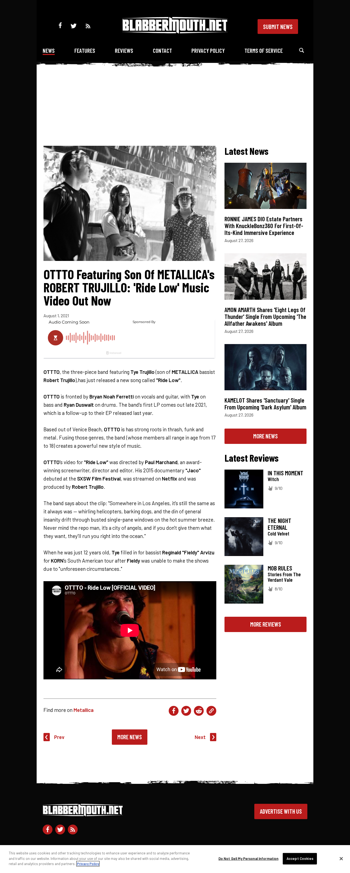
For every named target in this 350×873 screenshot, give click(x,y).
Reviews (124, 50)
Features (84, 50)
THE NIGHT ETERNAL (279, 524)
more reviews (265, 624)
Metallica (84, 710)
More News (129, 736)
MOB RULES (280, 568)
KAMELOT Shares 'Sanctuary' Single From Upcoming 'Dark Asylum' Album (265, 403)
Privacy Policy (208, 50)
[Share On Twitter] (186, 711)
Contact (162, 50)
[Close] (341, 859)
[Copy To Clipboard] (211, 711)
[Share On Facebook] (174, 711)
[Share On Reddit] (199, 711)
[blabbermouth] (175, 31)
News (49, 50)
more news (265, 436)
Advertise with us (281, 811)
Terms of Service (263, 50)
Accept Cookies (300, 858)
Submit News (278, 26)
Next (200, 737)
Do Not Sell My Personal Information (248, 858)
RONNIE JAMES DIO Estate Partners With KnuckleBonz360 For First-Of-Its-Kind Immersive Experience (263, 225)
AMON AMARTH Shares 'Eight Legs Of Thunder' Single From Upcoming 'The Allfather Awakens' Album (265, 316)
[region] (175, 859)
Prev (59, 737)
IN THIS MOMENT (285, 473)
